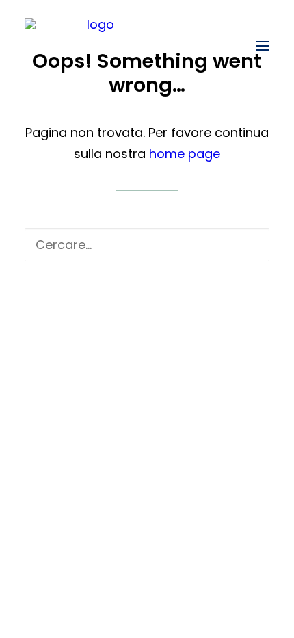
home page (184, 153)
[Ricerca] (147, 244)
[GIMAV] (95, 45)
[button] (262, 46)
